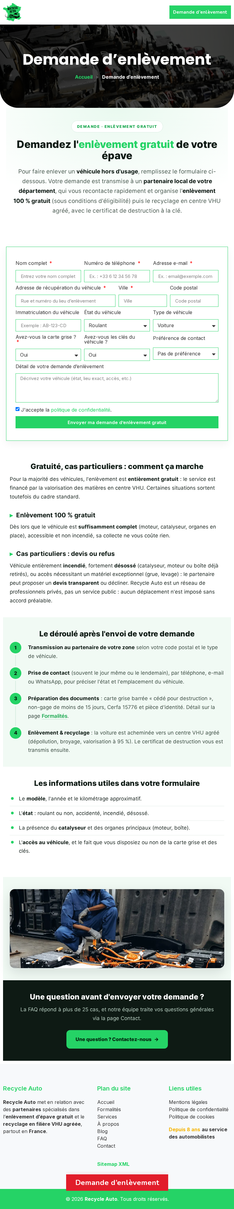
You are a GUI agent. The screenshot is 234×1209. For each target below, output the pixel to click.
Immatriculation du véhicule (47, 312)
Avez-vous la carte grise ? (46, 337)
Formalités (54, 716)
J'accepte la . (66, 410)
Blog (102, 1131)
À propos (108, 1124)
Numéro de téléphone (110, 263)
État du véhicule (102, 312)
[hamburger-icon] (156, 12)
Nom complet (32, 263)
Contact (106, 1146)
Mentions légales (188, 1102)
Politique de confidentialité (199, 1109)
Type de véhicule (172, 312)
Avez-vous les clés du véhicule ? (109, 339)
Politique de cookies (191, 1117)
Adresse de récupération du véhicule (59, 288)
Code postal (183, 288)
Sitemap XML (113, 1164)
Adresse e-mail (171, 263)
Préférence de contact (179, 338)
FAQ (102, 1138)
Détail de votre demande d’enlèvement (60, 366)
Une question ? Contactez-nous (113, 1039)
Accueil (84, 77)
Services (107, 1117)
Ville (124, 288)
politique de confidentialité (80, 410)
